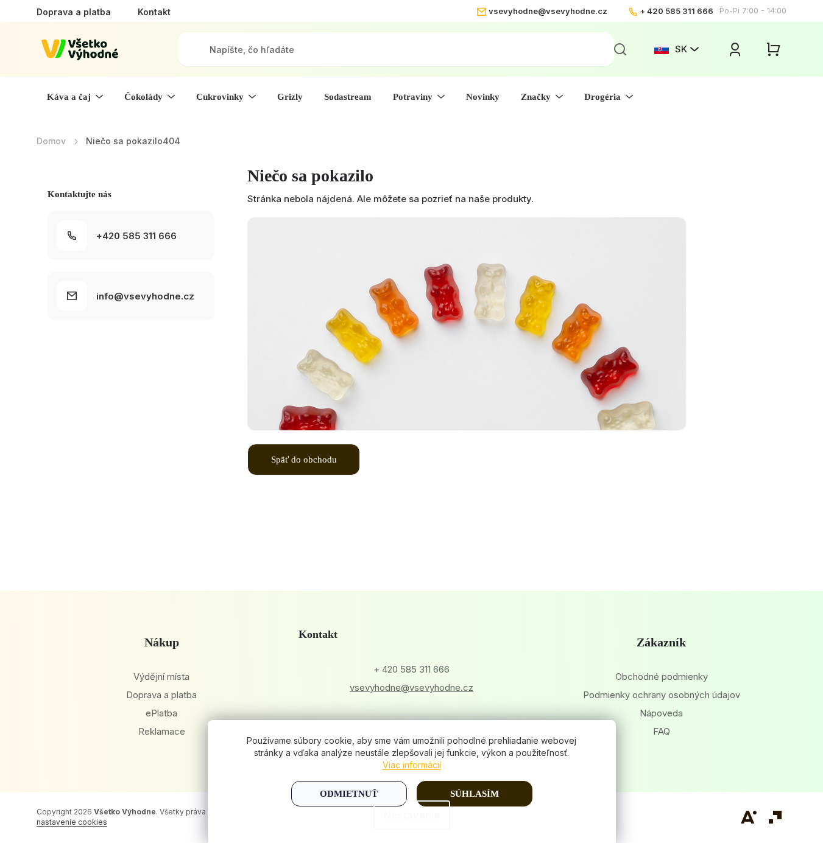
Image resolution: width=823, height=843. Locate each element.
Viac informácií (412, 765)
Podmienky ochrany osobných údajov (661, 695)
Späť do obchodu (304, 459)
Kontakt (154, 12)
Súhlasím (474, 794)
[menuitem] (75, 96)
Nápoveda (661, 713)
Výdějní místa (161, 676)
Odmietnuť (349, 794)
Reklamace (161, 731)
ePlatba (161, 713)
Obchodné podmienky (661, 676)
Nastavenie (412, 815)
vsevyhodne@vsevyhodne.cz (548, 11)
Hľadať (620, 49)
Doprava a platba (74, 12)
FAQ (661, 731)
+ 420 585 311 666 (676, 11)
